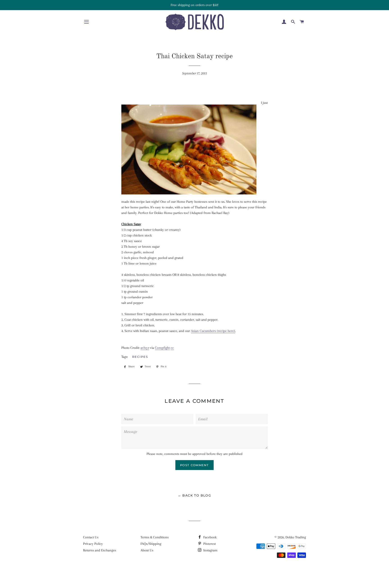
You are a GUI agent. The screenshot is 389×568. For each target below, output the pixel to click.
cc (172, 348)
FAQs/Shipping (150, 544)
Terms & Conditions (154, 537)
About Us (146, 550)
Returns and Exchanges (99, 550)
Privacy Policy (93, 544)
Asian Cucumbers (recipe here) (213, 331)
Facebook (209, 537)
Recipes (140, 357)
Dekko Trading (295, 537)
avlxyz (144, 348)
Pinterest (209, 544)
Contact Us (90, 537)
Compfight (162, 348)
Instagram (209, 550)
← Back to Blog (194, 495)
